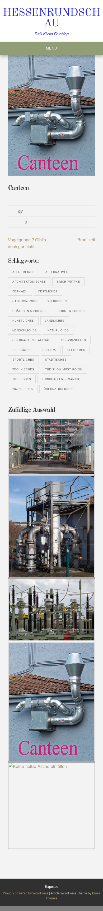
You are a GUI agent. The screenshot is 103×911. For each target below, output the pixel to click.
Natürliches (58, 330)
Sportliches (23, 359)
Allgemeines (23, 272)
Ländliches (54, 320)
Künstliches (23, 320)
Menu (51, 48)
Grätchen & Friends (29, 311)
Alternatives (56, 272)
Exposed (51, 886)
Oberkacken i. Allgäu (31, 340)
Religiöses (22, 350)
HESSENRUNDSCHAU (51, 18)
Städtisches (56, 359)
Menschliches (24, 330)
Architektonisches (29, 281)
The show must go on (63, 369)
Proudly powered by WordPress (26, 893)
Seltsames (76, 350)
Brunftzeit (86, 240)
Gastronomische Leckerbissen (39, 301)
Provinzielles (73, 340)
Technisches (23, 369)
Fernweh (19, 291)
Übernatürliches (59, 389)
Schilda (49, 350)
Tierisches (21, 379)
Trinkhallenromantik (60, 379)
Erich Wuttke (68, 281)
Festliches (48, 291)
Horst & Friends (72, 311)
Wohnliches (22, 389)
